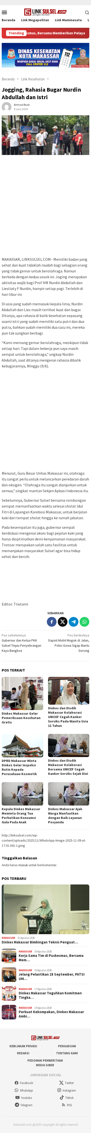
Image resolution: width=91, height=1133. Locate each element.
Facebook (26, 1083)
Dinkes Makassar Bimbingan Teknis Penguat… (40, 942)
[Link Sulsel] (45, 12)
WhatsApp (26, 1090)
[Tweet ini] (62, 622)
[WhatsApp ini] (84, 622)
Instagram (69, 1090)
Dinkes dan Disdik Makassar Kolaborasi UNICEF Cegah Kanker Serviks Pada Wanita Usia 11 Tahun (68, 717)
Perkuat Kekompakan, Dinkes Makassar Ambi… (51, 1014)
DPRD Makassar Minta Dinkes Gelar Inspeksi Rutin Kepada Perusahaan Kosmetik (19, 767)
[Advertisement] (45, 208)
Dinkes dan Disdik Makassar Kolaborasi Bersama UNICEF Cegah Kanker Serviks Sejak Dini (68, 767)
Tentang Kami (67, 1053)
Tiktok (69, 1098)
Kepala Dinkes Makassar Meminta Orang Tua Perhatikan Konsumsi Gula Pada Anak (21, 815)
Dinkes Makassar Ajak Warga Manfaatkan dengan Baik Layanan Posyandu (65, 815)
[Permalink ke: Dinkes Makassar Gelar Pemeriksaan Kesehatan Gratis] (22, 693)
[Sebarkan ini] (52, 622)
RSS (69, 1105)
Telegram (26, 1105)
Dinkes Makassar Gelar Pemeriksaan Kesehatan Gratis (21, 717)
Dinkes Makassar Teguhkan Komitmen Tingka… (50, 995)
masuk (23, 865)
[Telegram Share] (73, 622)
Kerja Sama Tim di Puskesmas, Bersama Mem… (51, 957)
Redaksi (23, 1053)
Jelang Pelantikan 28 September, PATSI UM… (51, 976)
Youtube (26, 1098)
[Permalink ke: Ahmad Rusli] (6, 107)
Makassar (8, 938)
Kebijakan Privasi (23, 1046)
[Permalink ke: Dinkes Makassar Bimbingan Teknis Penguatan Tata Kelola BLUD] (45, 909)
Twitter (69, 1083)
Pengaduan (67, 1046)
